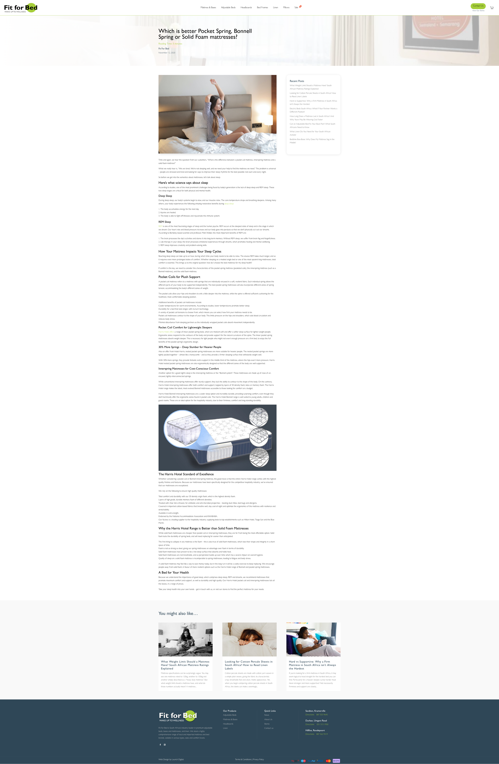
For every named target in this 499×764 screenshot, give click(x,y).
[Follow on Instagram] (164, 744)
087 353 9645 (322, 715)
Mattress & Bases (230, 720)
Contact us (268, 728)
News (266, 715)
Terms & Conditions (243, 760)
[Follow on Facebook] (160, 744)
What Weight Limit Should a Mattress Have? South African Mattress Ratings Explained (185, 665)
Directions (310, 715)
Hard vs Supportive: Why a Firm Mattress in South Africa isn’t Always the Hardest (312, 665)
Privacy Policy (258, 760)
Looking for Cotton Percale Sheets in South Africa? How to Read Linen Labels (249, 665)
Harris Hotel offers (167, 332)
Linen (225, 728)
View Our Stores (478, 11)
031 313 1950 (322, 725)
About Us (268, 720)
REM (160, 226)
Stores (267, 724)
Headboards (228, 724)
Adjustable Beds (229, 715)
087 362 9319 (322, 734)
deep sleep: (229, 204)
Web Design (164, 760)
